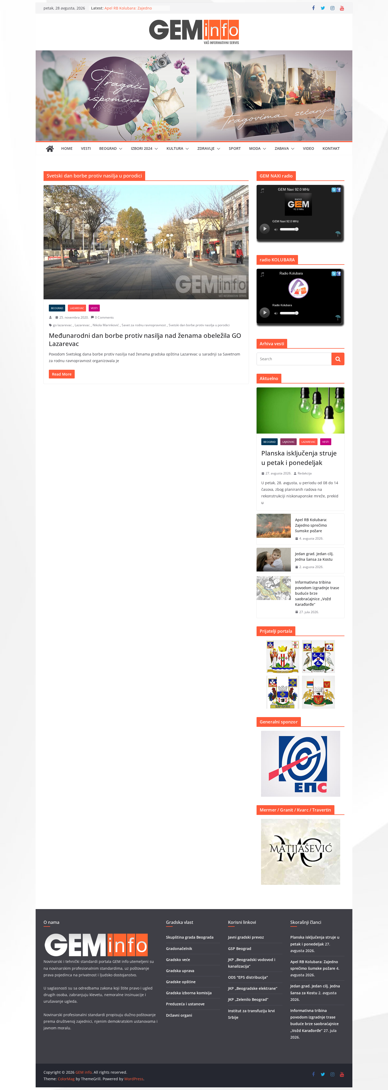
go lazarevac (62, 325)
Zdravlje (206, 148)
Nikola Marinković (106, 325)
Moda (255, 148)
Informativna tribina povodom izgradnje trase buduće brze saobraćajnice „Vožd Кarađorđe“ (317, 593)
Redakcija (305, 473)
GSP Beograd (239, 948)
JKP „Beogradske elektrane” (252, 988)
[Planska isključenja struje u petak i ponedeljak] (300, 410)
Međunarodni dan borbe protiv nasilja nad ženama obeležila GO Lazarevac (145, 339)
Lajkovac (288, 442)
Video (308, 148)
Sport (235, 148)
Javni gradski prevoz (246, 937)
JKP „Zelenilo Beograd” (248, 999)
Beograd (108, 148)
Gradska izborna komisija (189, 992)
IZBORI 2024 (141, 148)
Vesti (86, 148)
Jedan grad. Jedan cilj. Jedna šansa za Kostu (314, 556)
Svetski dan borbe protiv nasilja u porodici (199, 325)
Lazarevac (77, 308)
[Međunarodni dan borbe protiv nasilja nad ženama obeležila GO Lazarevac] (146, 242)
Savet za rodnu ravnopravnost (144, 325)
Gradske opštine (181, 981)
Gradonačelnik (179, 948)
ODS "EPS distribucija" (248, 977)
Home (67, 148)
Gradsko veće (178, 959)
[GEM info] (194, 54)
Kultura (175, 148)
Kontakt (331, 148)
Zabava (282, 148)
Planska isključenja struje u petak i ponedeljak (299, 458)
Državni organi (179, 1015)
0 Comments (104, 317)
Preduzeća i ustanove (185, 1003)
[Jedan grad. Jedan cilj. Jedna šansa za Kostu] (274, 560)
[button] (119, 149)
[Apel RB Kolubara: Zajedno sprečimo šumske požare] (274, 529)
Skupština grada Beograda (190, 937)
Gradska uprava (180, 970)
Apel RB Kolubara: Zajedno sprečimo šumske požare (311, 525)
